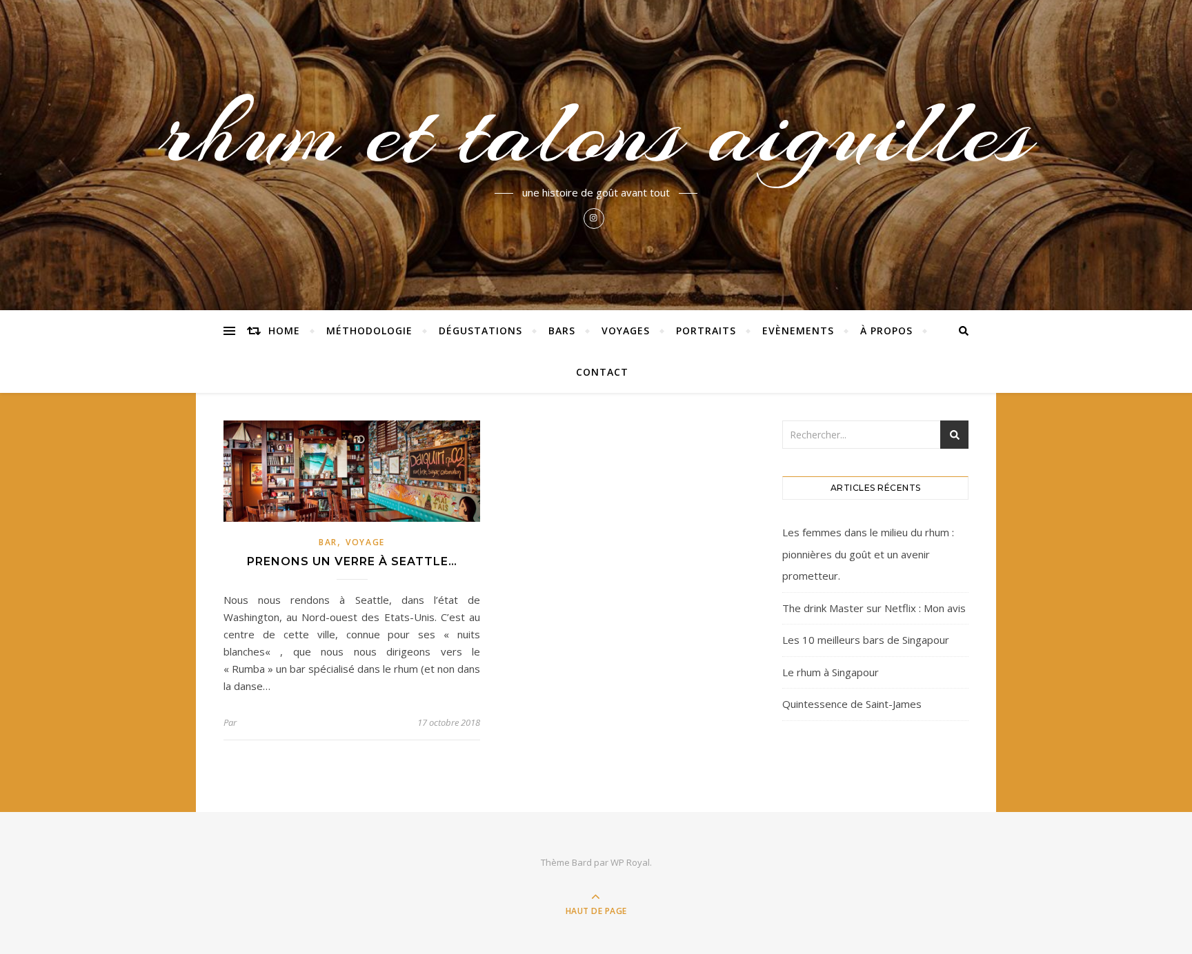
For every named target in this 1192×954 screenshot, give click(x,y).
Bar (328, 542)
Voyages (626, 330)
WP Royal (630, 862)
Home (284, 330)
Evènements (798, 330)
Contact (602, 371)
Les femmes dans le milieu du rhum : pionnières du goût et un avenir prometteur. (868, 553)
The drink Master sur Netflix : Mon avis (874, 608)
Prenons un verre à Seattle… (352, 561)
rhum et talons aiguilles (596, 132)
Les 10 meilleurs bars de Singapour (865, 640)
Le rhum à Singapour (830, 672)
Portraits (706, 330)
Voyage (365, 542)
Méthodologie (369, 330)
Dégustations (480, 330)
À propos (886, 330)
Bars (561, 330)
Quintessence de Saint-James (852, 704)
